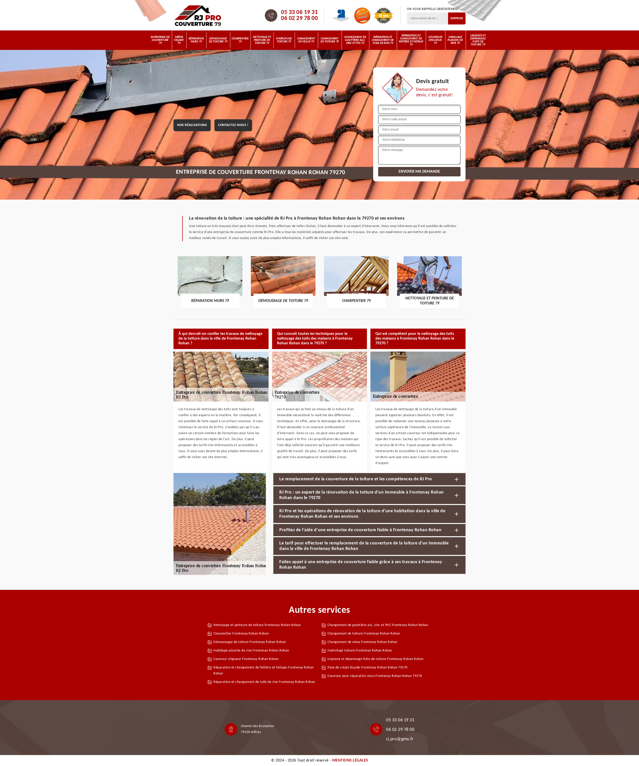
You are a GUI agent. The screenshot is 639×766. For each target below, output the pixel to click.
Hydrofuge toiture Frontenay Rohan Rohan (359, 650)
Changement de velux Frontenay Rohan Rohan (362, 642)
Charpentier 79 (240, 40)
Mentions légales (350, 761)
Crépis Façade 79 (179, 40)
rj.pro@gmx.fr (400, 739)
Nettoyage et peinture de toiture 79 (262, 40)
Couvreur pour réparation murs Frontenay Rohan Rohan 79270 (374, 676)
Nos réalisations (192, 125)
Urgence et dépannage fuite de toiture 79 (478, 40)
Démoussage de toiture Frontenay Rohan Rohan (249, 642)
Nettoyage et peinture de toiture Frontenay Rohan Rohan (257, 625)
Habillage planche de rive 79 (455, 40)
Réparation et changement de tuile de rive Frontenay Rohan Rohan (264, 682)
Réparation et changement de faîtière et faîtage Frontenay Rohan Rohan (263, 670)
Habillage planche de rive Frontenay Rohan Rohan (251, 650)
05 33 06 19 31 (299, 12)
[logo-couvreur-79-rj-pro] (197, 15)
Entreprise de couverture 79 (160, 40)
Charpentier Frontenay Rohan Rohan (241, 634)
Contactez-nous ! (233, 125)
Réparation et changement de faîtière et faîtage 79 (411, 40)
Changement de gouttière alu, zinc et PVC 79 (355, 40)
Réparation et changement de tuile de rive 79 (383, 40)
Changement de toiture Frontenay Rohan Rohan (363, 634)
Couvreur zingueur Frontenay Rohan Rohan (246, 659)
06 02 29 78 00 (299, 18)
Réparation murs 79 (196, 40)
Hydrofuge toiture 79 (284, 40)
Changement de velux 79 (306, 40)
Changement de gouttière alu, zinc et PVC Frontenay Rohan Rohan (377, 625)
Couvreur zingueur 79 (435, 40)
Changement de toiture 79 (329, 40)
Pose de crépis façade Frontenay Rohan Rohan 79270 (367, 667)
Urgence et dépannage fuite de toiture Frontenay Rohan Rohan (375, 659)
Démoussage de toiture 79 (218, 40)
